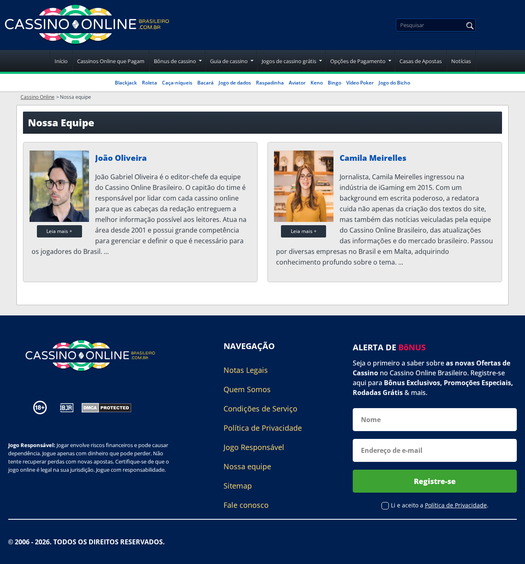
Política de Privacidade (263, 428)
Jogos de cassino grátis (289, 61)
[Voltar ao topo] (508, 551)
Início (61, 61)
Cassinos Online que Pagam (110, 61)
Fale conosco (246, 505)
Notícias (461, 61)
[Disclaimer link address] (66, 408)
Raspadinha (270, 82)
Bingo (334, 82)
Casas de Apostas (420, 61)
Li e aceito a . (439, 505)
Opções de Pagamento (358, 61)
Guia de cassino (229, 61)
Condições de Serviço (260, 408)
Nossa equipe (247, 466)
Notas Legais (246, 370)
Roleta (149, 82)
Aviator (297, 82)
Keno (316, 82)
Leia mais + (59, 231)
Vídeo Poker (360, 82)
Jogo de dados (235, 82)
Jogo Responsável (254, 447)
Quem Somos (247, 389)
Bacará (205, 82)
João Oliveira (121, 158)
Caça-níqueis (177, 82)
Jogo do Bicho (394, 82)
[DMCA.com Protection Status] (106, 406)
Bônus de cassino (175, 61)
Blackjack (126, 82)
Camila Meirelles (373, 158)
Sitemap (238, 486)
